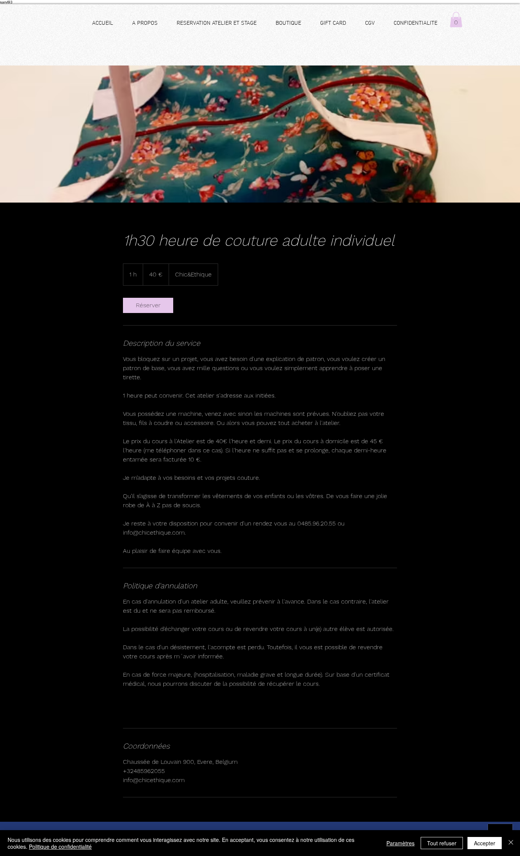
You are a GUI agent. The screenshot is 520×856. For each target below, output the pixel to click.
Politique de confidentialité (60, 846)
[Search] (439, 35)
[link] (148, 305)
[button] (456, 19)
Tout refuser (441, 843)
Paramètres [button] (400, 843)
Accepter (484, 843)
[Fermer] (510, 843)
